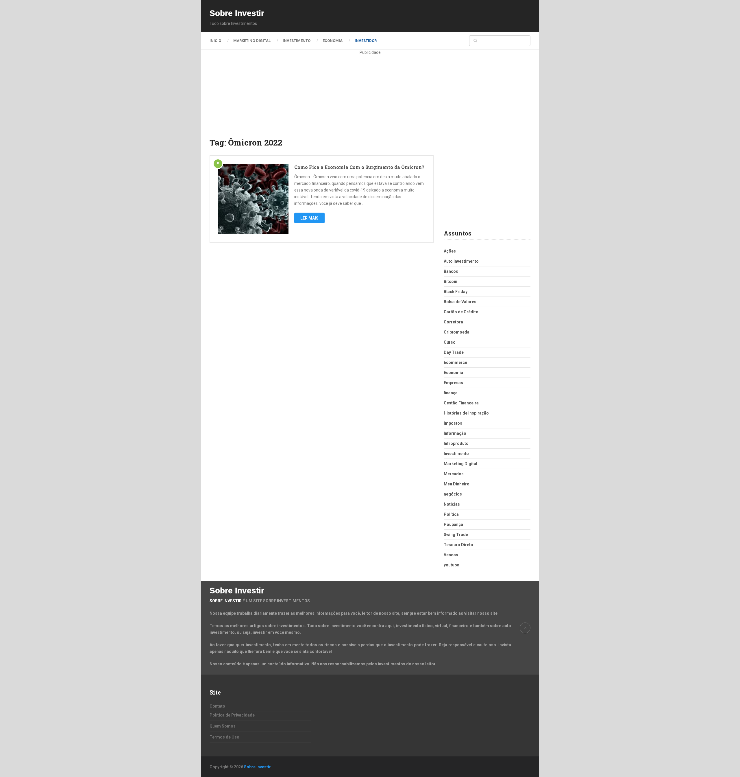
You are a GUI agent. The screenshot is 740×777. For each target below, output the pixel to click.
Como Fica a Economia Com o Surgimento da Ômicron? (359, 167)
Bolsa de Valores (460, 301)
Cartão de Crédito (461, 312)
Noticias (452, 504)
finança (451, 393)
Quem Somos (223, 726)
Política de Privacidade (232, 715)
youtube (451, 565)
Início (215, 40)
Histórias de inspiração (466, 413)
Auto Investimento (461, 261)
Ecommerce (455, 362)
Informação (455, 433)
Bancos (451, 271)
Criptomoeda (456, 332)
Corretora (453, 322)
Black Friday (455, 291)
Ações (450, 251)
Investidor (366, 40)
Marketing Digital (252, 40)
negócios (453, 494)
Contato (217, 706)
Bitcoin (450, 281)
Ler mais (309, 218)
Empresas (453, 382)
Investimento (296, 40)
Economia (333, 40)
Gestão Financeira (461, 403)
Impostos (453, 423)
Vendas (451, 555)
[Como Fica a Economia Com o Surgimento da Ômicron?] (253, 199)
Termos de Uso (224, 737)
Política (451, 514)
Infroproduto (456, 443)
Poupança (453, 524)
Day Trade (454, 352)
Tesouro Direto (458, 544)
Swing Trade (456, 534)
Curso (450, 342)
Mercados (454, 474)
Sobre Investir (237, 13)
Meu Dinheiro (456, 484)
